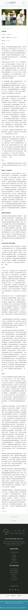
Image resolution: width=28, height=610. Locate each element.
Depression (14, 559)
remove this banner (19, 603)
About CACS (14, 574)
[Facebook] (10, 589)
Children (5, 28)
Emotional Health (14, 552)
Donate (14, 576)
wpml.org (12, 601)
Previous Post (14, 516)
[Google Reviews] (18, 589)
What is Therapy (14, 569)
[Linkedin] (15, 589)
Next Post (14, 520)
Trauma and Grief (14, 562)
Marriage (14, 555)
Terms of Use (14, 577)
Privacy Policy (14, 579)
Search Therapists (14, 572)
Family (14, 553)
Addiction (14, 561)
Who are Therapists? (14, 570)
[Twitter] (12, 589)
